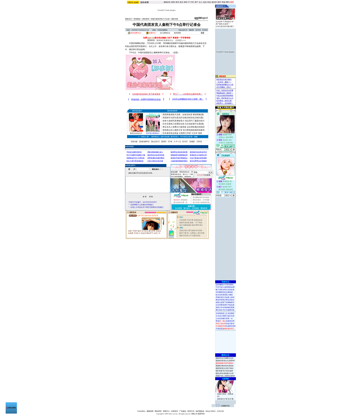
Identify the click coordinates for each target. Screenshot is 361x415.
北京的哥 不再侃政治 (223, 22)
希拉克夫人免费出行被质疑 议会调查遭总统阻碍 (184, 127)
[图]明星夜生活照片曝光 (225, 368)
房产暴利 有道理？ (223, 24)
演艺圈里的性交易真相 (224, 292)
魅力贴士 (187, 208)
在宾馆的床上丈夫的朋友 (225, 313)
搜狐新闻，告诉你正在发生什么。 (161, 40)
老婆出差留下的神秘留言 (225, 302)
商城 (223, 2)
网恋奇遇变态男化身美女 (225, 300)
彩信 (209, 2)
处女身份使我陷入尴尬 (224, 295)
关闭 (205, 30)
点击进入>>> (180, 40)
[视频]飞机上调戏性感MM (225, 376)
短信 (205, 2)
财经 (185, 2)
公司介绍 (220, 411)
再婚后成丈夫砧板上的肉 (225, 297)
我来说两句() (135, 33)
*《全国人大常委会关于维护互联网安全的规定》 (146, 207)
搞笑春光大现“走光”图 (225, 399)
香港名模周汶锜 (225, 321)
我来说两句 (144, 142)
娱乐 (181, 2)
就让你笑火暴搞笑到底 (201, 202)
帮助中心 (166, 411)
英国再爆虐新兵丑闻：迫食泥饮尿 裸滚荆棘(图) (183, 114)
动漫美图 (225, 379)
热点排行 (183, 30)
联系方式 (191, 411)
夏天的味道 (177, 202)
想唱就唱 (184, 200)
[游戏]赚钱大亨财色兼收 (225, 285)
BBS (227, 2)
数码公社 (225, 355)
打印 (198, 30)
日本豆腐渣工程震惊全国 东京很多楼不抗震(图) (183, 124)
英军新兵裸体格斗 (153, 133)
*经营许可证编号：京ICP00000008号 (142, 202)
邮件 (219, 2)
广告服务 (182, 411)
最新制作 (176, 200)
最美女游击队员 (136, 133)
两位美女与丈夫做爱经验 (225, 310)
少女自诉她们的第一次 (224, 318)
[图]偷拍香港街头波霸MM (225, 361)
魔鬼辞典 (204, 208)
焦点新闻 (178, 208)
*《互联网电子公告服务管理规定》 (141, 205)
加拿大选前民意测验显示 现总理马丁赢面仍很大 (184, 121)
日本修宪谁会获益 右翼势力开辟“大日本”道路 (182, 133)
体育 (177, 2)
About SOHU (210, 411)
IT (189, 2)
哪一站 (184, 202)
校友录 (214, 2)
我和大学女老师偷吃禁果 (225, 307)
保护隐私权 (200, 411)
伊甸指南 (195, 208)
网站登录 (158, 411)
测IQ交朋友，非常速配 (201, 200)
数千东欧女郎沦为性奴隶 (225, 290)
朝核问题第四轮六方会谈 (160, 19)
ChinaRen (141, 411)
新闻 (173, 2)
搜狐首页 (167, 2)
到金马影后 (225, 324)
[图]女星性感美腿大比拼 (225, 373)
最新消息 (174, 19)
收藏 (192, 142)
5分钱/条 (203, 175)
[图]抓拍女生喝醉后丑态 (225, 358)
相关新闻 (177, 33)
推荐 (191, 30)
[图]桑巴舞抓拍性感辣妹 (225, 366)
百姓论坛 (225, 282)
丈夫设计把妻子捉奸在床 (225, 316)
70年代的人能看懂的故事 (225, 287)
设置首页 (174, 411)
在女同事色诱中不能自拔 (225, 305)
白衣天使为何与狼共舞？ (225, 26)
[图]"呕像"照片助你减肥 (224, 371)
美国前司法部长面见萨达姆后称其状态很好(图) (183, 117)
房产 (196, 2)
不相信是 (225, 329)
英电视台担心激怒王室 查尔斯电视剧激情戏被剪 (184, 130)
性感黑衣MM (225, 326)
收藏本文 (152, 33)
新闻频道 (137, 19)
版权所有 (201, 414)
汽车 (192, 2)
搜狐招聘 (150, 411)
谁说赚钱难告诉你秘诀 (201, 197)
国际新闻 (145, 19)
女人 (200, 2)
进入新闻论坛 (165, 33)
